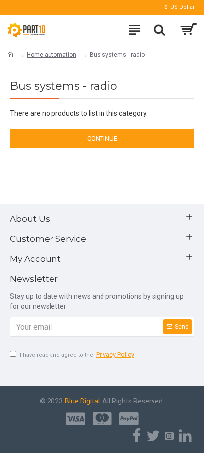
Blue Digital (82, 401)
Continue (102, 138)
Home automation (51, 54)
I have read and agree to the (77, 354)
